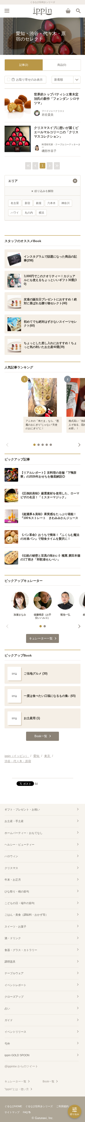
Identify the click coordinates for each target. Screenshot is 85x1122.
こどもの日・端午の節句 (19, 903)
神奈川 (65, 203)
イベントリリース (15, 1031)
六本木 (51, 203)
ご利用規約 (62, 1106)
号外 (7, 1043)
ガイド (9, 1020)
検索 (78, 10)
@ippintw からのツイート (21, 1066)
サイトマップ (12, 1112)
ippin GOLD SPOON (17, 1055)
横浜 (41, 212)
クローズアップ (14, 996)
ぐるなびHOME (13, 1106)
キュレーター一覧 (15, 1081)
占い (7, 1008)
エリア (13, 181)
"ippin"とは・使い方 (17, 1089)
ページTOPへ (42, 772)
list (36, 783)
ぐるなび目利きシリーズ (39, 1106)
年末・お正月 (13, 879)
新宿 (27, 203)
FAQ (25, 1112)
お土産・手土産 (14, 821)
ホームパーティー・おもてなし (24, 833)
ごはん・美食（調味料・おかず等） (26, 914)
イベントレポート (15, 985)
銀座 (38, 203)
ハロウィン (11, 856)
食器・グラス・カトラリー (21, 950)
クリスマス (11, 868)
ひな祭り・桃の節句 (17, 891)
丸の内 (29, 212)
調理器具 (10, 961)
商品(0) (61, 64)
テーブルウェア (14, 973)
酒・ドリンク (13, 938)
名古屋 (15, 203)
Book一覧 (48, 1081)
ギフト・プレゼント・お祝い (22, 809)
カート (68, 10)
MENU (6, 10)
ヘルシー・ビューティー (19, 844)
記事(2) (23, 64)
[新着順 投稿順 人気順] (66, 79)
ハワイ (15, 212)
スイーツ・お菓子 (15, 926)
